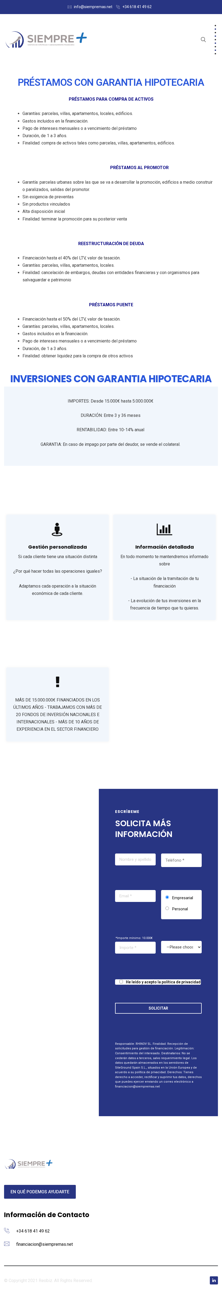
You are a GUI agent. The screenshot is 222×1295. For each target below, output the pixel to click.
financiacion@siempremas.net (44, 1244)
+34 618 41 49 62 (137, 7)
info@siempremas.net (93, 7)
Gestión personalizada (57, 546)
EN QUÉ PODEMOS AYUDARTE (40, 1191)
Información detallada (164, 546)
